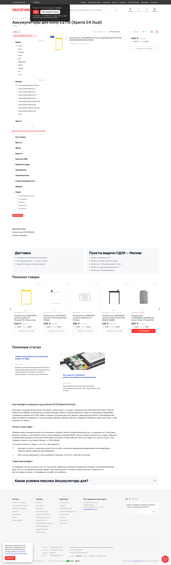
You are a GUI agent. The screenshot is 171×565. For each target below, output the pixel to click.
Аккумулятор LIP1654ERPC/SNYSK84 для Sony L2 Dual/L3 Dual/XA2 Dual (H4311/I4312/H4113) (142, 318)
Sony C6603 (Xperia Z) (26, 92)
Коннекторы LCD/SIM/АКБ (23, 232)
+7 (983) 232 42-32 (18, 2)
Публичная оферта (43, 514)
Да (36, 12)
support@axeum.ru (56, 555)
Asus (20, 55)
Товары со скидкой (19, 508)
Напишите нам (138, 561)
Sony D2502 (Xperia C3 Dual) (29, 108)
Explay (20, 68)
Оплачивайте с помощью (57, 561)
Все (19, 74)
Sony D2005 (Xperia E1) (27, 98)
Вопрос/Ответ (41, 520)
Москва (37, 2)
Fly (19, 71)
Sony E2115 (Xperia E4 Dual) (28, 85)
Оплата (114, 2)
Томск (85, 556)
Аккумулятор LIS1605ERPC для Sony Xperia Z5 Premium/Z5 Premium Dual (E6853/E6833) (25, 318)
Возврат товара (42, 529)
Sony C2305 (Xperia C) (26, 89)
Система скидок (133, 2)
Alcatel (21, 52)
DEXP (20, 65)
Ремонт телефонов (19, 502)
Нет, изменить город (50, 12)
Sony (20, 46)
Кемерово (92, 556)
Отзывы (62, 505)
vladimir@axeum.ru (90, 509)
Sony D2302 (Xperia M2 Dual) (29, 101)
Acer (20, 49)
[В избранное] (66, 38)
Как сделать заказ (94, 2)
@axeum (53, 553)
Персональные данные (44, 523)
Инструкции (64, 514)
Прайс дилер (17, 520)
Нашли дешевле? (42, 526)
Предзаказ (22, 205)
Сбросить (41, 40)
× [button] (18, 32)
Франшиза (145, 2)
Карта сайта (40, 532)
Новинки (21, 202)
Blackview (22, 62)
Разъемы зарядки (19, 235)
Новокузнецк (101, 556)
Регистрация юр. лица (68, 511)
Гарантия (122, 2)
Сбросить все (17, 215)
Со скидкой (22, 199)
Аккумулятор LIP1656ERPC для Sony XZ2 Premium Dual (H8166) (55, 318)
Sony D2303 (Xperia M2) (27, 105)
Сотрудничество (66, 508)
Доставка (106, 2)
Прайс (14, 517)
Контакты (154, 2)
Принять (10, 558)
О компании (64, 502)
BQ (19, 59)
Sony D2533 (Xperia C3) (27, 111)
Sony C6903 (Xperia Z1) (27, 95)
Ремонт (83, 2)
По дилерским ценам (26, 196)
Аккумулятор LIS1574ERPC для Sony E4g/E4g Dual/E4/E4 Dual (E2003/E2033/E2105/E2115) (96, 39)
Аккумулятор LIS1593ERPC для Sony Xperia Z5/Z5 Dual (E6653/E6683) (113, 318)
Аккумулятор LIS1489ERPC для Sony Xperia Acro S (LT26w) (84, 318)
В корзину (145, 331)
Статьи (62, 517)
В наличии (22, 208)
